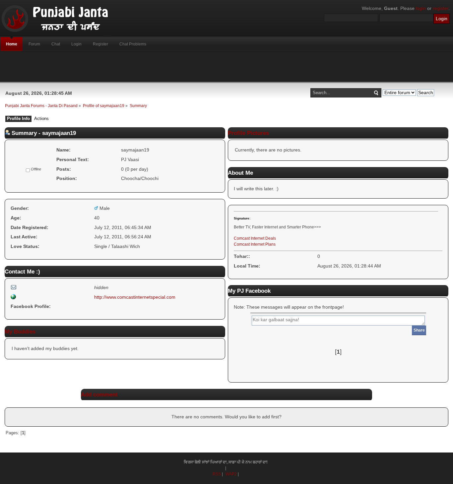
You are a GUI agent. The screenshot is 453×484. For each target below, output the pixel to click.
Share (419, 330)
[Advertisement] (226, 67)
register (440, 8)
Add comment (99, 394)
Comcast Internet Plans (255, 244)
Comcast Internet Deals (255, 238)
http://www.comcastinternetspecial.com (134, 297)
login (421, 8)
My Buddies (20, 331)
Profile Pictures (248, 133)
